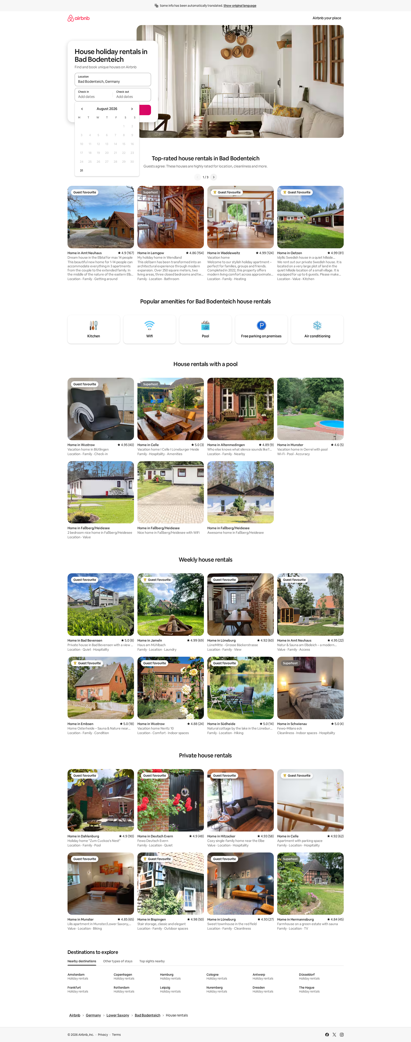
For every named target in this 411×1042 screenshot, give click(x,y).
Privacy (103, 1035)
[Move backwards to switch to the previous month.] (82, 109)
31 (81, 170)
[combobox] (113, 81)
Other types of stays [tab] (117, 961)
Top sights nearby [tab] (152, 961)
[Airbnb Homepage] (79, 18)
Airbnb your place (327, 18)
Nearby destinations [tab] (82, 961)
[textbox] (93, 96)
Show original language (240, 6)
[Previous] (197, 177)
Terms (116, 1035)
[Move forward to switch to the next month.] (132, 109)
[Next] (213, 177)
